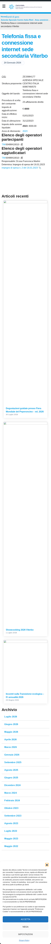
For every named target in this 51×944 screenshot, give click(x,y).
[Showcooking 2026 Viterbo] (25, 524)
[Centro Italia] (25, 6)
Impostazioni (25, 934)
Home (3, 17)
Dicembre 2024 (12, 785)
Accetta (25, 919)
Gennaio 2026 (11, 755)
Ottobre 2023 (11, 808)
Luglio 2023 (10, 831)
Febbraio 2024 (12, 800)
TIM (3, 144)
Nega (25, 927)
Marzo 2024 (10, 793)
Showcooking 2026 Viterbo (20, 630)
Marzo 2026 (10, 747)
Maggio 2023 (11, 839)
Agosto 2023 (11, 823)
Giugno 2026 (11, 724)
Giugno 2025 (11, 778)
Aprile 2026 (10, 739)
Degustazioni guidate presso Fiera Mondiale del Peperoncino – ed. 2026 (25, 410)
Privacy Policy (24, 940)
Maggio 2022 (11, 846)
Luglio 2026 (10, 717)
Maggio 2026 (11, 732)
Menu (3, 7)
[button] (47, 864)
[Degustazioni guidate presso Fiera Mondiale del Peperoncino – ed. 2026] (25, 302)
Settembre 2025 (12, 762)
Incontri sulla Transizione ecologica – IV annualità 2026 (25, 695)
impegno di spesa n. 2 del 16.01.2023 (20, 168)
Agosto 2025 (11, 770)
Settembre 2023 (12, 816)
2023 (25, 131)
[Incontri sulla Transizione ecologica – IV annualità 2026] (25, 665)
